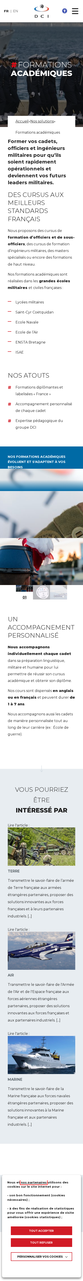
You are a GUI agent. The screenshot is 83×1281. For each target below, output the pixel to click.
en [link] (15, 11)
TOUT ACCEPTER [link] (41, 1230)
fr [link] (6, 11)
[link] (64, 10)
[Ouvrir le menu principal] (75, 11)
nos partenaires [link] (34, 1182)
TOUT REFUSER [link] (41, 1242)
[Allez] (41, 768)
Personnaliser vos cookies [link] (40, 1256)
